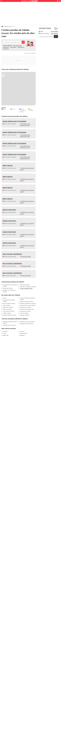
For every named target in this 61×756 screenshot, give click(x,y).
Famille (41, 31)
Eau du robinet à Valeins (9, 303)
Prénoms (5, 331)
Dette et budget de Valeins (9, 315)
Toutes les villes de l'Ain (26, 288)
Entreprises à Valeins (25, 311)
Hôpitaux (22, 335)
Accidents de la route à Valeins (27, 305)
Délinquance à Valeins (25, 307)
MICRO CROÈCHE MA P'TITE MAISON (14, 121)
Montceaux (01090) (26, 256)
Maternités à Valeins (8, 307)
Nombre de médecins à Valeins (28, 303)
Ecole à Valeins (6, 305)
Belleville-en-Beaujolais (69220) (28, 286)
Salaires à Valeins (7, 309)
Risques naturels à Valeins (26, 301)
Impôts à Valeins (7, 313)
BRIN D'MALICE (8, 165)
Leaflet (33, 104)
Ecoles (4, 333)
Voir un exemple (54, 31)
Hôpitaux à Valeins (24, 315)
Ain (10, 26)
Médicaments (23, 333)
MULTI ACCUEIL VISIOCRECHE (12, 254)
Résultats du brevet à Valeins (27, 321)
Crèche (6, 26)
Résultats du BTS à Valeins (26, 323)
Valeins (5, 298)
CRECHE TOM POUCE (9, 210)
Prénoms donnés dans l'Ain (27, 309)
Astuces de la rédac (44, 33)
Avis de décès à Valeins (9, 311)
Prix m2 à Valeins (24, 313)
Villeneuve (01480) (24, 284)
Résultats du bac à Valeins (9, 325)
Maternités (5, 335)
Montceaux (13, 47)
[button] (3, 74)
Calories (22, 331)
